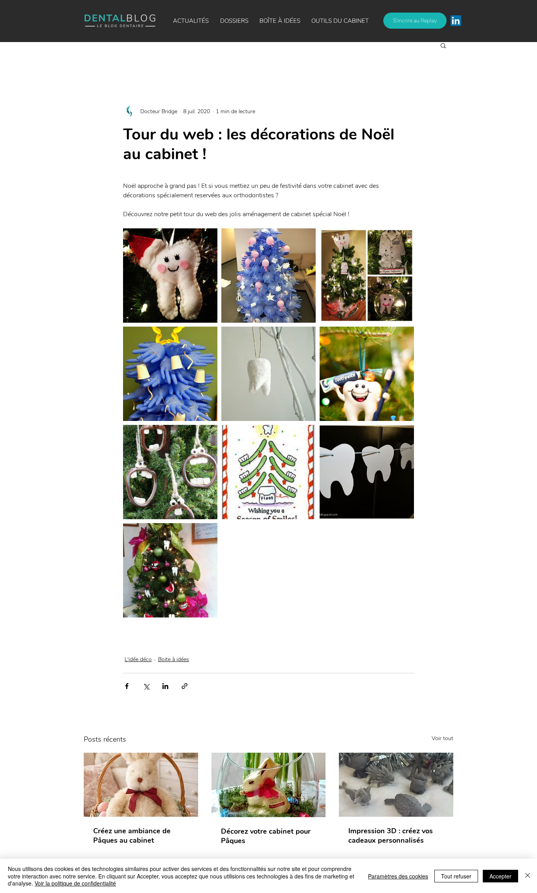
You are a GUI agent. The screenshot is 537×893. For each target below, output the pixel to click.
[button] (280, 21)
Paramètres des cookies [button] (398, 876)
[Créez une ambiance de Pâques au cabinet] (141, 785)
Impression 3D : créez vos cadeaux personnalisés (390, 835)
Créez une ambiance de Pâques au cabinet (132, 835)
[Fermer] (527, 876)
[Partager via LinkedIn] (165, 686)
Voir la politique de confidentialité (75, 883)
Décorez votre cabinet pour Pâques (266, 836)
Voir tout (442, 738)
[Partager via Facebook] (127, 686)
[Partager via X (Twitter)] (146, 686)
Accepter (500, 876)
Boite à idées (173, 659)
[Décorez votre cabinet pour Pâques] (268, 785)
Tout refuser (456, 876)
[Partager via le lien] (184, 686)
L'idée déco (138, 659)
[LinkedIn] (456, 20)
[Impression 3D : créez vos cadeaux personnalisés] (396, 785)
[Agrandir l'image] (170, 275)
